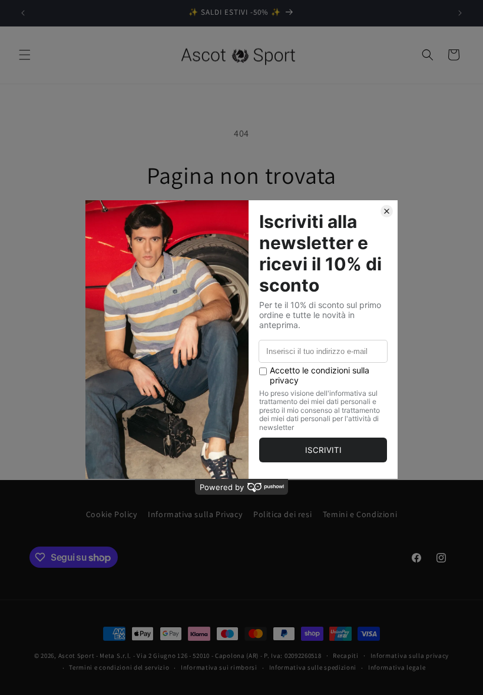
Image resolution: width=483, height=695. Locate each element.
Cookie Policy (111, 514)
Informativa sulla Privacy (195, 514)
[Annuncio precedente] (23, 13)
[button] (25, 55)
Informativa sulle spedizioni (313, 667)
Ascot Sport (76, 655)
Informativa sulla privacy (409, 655)
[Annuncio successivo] (460, 13)
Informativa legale (397, 667)
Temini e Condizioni (360, 514)
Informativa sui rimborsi (219, 667)
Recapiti (346, 655)
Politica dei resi (282, 514)
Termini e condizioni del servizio (119, 667)
